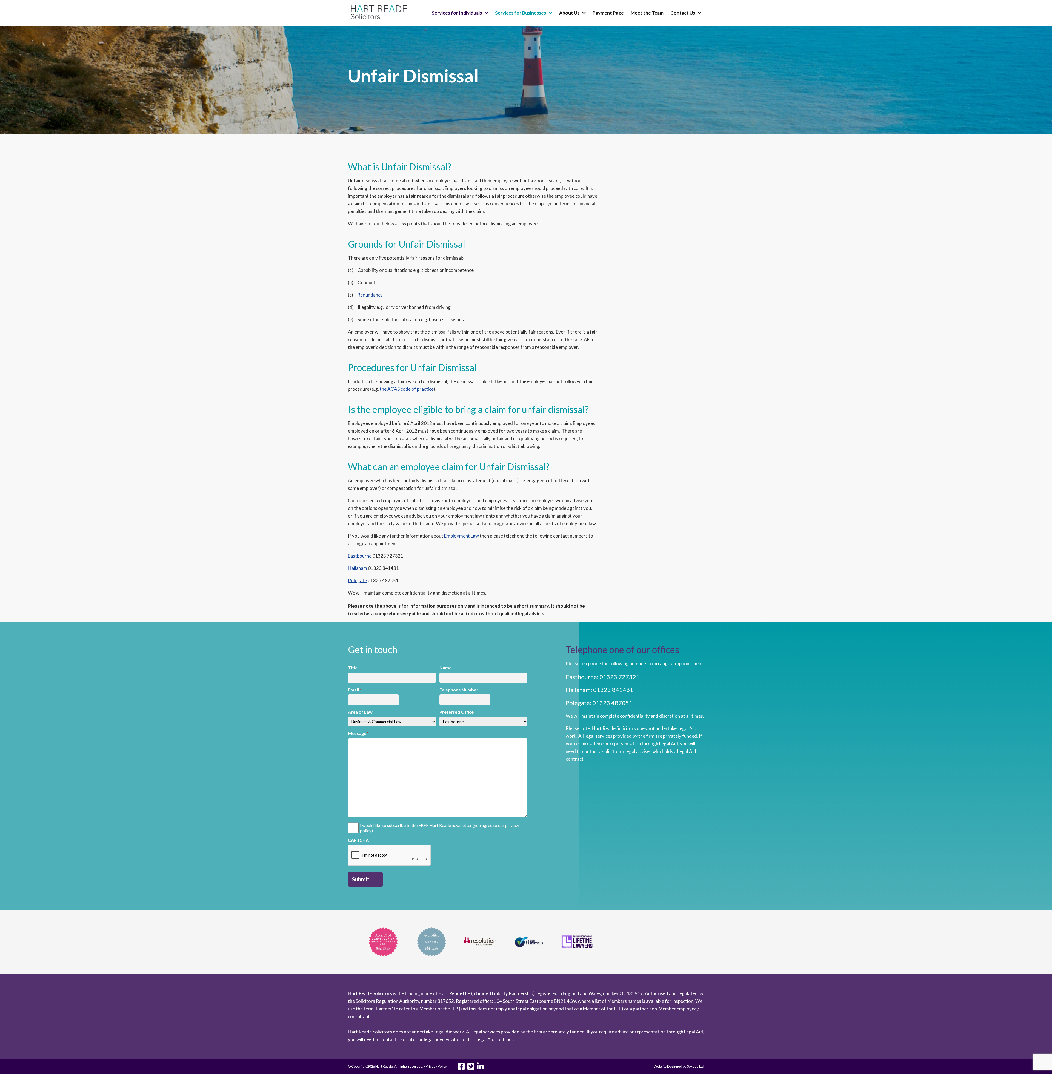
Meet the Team (647, 13)
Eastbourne (359, 556)
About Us (569, 13)
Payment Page (608, 13)
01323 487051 (612, 703)
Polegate (357, 580)
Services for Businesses (520, 13)
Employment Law (461, 536)
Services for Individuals (457, 13)
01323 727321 (619, 676)
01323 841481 (613, 689)
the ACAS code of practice (407, 389)
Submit (361, 879)
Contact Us (682, 13)
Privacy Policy (436, 1066)
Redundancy (370, 295)
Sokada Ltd (695, 1066)
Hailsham (357, 568)
